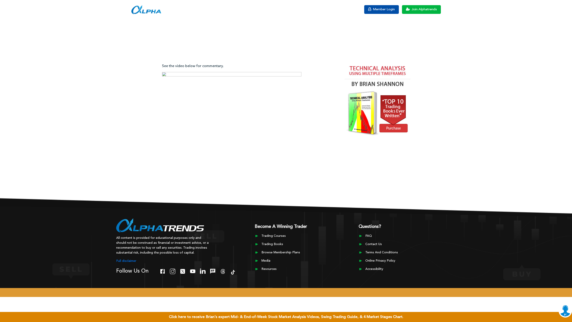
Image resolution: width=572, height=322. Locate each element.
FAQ (368, 235)
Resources (269, 269)
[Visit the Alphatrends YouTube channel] (193, 271)
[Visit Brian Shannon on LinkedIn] (203, 271)
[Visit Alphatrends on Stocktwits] (213, 271)
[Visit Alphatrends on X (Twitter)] (182, 271)
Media (265, 260)
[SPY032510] (231, 111)
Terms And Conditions (381, 252)
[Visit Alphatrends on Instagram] (172, 271)
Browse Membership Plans (280, 252)
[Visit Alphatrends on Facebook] (162, 271)
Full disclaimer (126, 261)
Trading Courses (273, 235)
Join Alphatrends (424, 9)
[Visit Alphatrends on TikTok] (233, 271)
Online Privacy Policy (380, 260)
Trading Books (272, 244)
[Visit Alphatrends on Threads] (223, 271)
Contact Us (373, 244)
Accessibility (374, 269)
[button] (124, 9)
